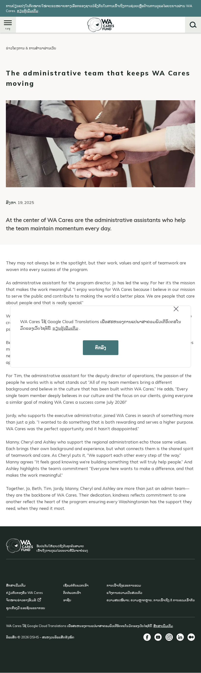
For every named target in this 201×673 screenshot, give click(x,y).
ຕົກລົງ (100, 347)
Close (180, 312)
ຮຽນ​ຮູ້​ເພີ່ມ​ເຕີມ (65, 328)
